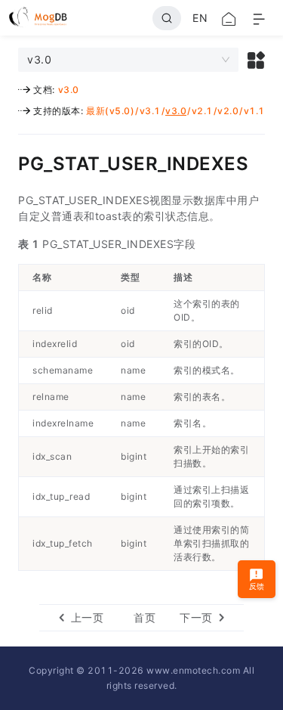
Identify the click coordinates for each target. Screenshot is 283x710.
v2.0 (227, 110)
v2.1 (202, 110)
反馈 (257, 586)
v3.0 (68, 89)
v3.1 (150, 110)
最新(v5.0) (110, 110)
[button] (256, 60)
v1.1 (254, 110)
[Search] (166, 18)
